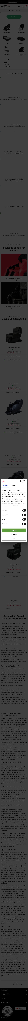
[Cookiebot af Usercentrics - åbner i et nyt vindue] (20, 481)
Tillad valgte (14, 534)
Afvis (14, 538)
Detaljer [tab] (14, 485)
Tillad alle (14, 530)
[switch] (22, 514)
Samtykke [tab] (5, 485)
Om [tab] (23, 485)
